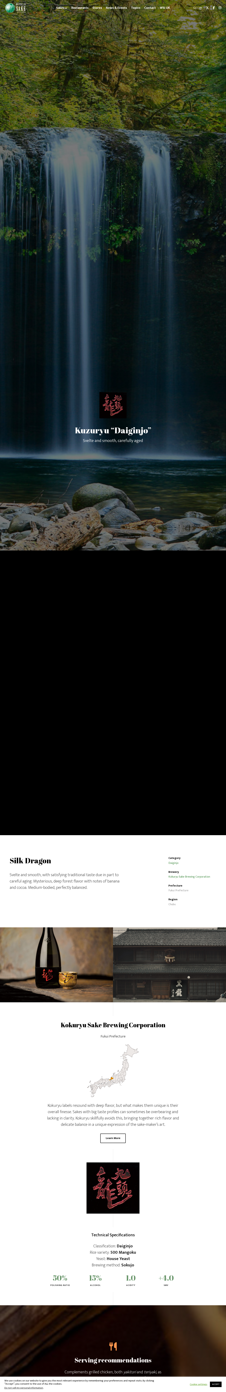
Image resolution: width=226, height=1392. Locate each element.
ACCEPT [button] (215, 1384)
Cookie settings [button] (198, 1384)
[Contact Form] (199, 8)
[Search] (193, 8)
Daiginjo (173, 863)
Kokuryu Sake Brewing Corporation (189, 876)
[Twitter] (206, 8)
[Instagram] (218, 8)
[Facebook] (212, 8)
